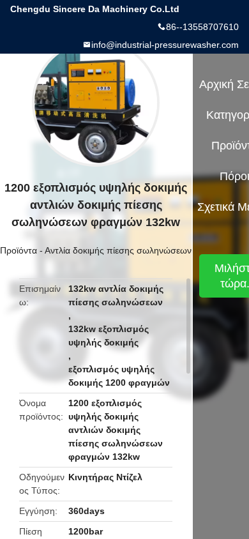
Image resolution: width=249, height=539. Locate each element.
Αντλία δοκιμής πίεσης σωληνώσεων (118, 250)
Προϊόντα (18, 250)
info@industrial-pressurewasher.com (165, 45)
